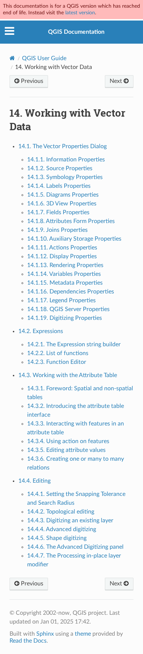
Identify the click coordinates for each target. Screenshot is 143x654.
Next (117, 81)
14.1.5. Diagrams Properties (63, 195)
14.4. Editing (34, 481)
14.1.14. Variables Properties (64, 274)
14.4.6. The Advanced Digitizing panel (75, 547)
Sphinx (45, 634)
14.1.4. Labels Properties (59, 186)
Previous (31, 81)
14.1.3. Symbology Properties (65, 177)
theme (83, 634)
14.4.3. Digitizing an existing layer (70, 520)
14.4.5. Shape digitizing (57, 538)
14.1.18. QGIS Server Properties (68, 309)
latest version (80, 12)
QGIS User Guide (44, 58)
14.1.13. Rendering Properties (65, 265)
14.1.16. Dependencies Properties (70, 292)
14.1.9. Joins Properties (57, 230)
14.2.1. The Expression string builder (74, 344)
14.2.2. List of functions (57, 353)
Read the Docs (28, 641)
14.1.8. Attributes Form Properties (71, 221)
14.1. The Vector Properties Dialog (62, 146)
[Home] (12, 58)
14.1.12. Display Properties (62, 256)
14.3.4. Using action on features (68, 441)
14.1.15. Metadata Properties (65, 283)
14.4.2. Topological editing (60, 512)
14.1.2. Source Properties (59, 168)
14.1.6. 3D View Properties (61, 204)
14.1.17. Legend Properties (61, 300)
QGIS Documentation (76, 32)
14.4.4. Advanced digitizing (61, 529)
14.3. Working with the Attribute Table (67, 375)
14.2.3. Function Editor (56, 362)
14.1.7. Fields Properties (58, 212)
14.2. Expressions (40, 331)
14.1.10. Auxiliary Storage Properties (74, 239)
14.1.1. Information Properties (66, 159)
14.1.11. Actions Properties (62, 248)
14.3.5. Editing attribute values (66, 450)
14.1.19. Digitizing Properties (64, 318)
